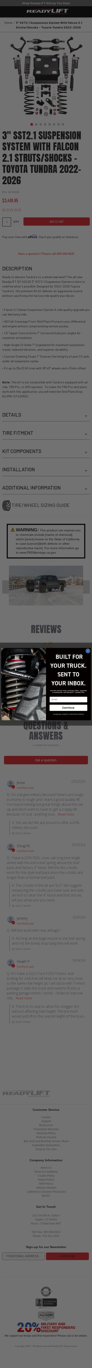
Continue (68, 707)
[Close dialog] (88, 651)
